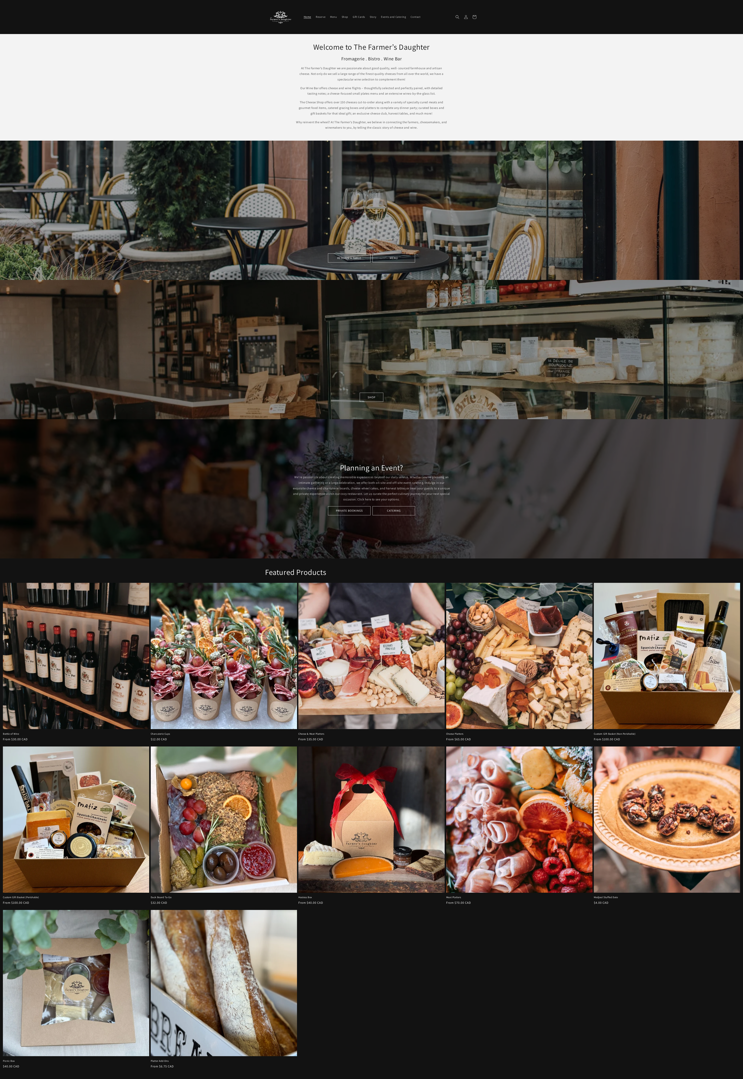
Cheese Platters (454, 733)
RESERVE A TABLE (349, 258)
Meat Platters (453, 897)
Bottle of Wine (11, 733)
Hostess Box (305, 897)
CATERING (394, 510)
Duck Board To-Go (161, 897)
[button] (457, 17)
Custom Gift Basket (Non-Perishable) (614, 733)
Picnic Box (9, 1061)
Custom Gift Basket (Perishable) (21, 897)
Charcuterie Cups (160, 733)
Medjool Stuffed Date (606, 897)
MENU (394, 258)
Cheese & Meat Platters (311, 733)
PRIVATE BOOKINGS (349, 510)
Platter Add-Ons (160, 1061)
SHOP (371, 397)
